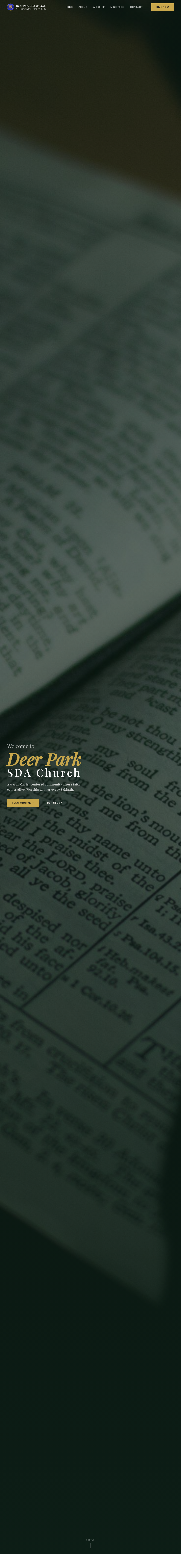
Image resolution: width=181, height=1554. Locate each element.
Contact (136, 6)
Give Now (162, 7)
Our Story (54, 803)
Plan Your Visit (23, 803)
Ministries (117, 6)
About (82, 6)
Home (69, 6)
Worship (99, 6)
